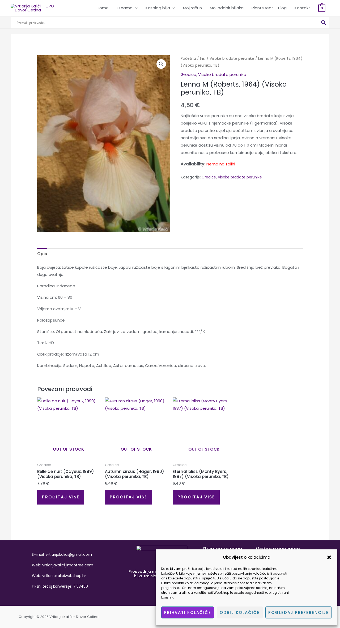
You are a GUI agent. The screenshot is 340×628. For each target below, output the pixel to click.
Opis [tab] (42, 254)
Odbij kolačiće (240, 612)
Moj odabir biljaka (227, 8)
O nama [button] (125, 8)
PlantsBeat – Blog (269, 8)
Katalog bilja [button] (158, 8)
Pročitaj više (60, 497)
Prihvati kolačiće (187, 612)
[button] (329, 557)
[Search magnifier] (323, 22)
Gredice (188, 74)
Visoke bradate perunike (232, 58)
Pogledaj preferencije (298, 612)
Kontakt (302, 8)
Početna (188, 58)
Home (103, 8)
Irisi (203, 58)
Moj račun (192, 8)
